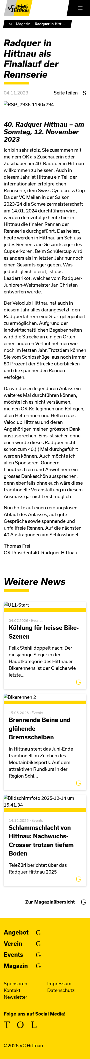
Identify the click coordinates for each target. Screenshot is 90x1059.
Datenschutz (60, 990)
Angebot (16, 932)
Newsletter (15, 997)
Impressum (59, 983)
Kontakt (12, 990)
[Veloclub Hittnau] (18, 8)
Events (13, 954)
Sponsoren (15, 983)
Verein (13, 943)
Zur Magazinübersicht (50, 902)
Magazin (23, 24)
